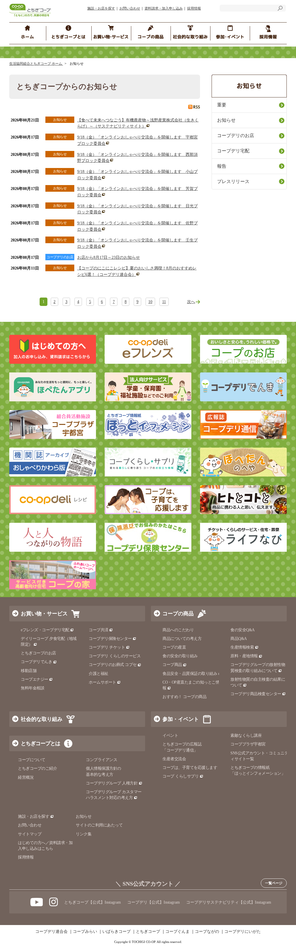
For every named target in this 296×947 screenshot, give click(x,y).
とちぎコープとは (40, 743)
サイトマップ (29, 834)
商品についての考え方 (181, 638)
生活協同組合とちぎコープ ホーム (36, 64)
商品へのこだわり (178, 630)
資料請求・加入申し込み (164, 8)
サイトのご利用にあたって (99, 825)
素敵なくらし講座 (246, 735)
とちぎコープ (148, 932)
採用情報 (194, 8)
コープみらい (85, 932)
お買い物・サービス (44, 613)
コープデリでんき (36, 662)
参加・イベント (180, 719)
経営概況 (26, 777)
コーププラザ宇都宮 (248, 744)
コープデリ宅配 (233, 150)
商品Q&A (238, 638)
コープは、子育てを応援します (189, 767)
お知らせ (226, 120)
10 (150, 302)
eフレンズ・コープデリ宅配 (45, 630)
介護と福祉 (98, 673)
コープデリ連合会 (51, 932)
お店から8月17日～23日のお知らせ (108, 257)
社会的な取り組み (41, 719)
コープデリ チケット (107, 647)
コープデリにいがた (242, 932)
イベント (170, 735)
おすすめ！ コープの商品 (184, 697)
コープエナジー (34, 679)
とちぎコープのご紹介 (37, 768)
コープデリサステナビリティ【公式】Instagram (228, 902)
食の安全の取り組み (180, 656)
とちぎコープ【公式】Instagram (92, 902)
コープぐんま (177, 932)
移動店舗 (28, 671)
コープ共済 (98, 630)
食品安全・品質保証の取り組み (189, 673)
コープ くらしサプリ (180, 776)
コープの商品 (178, 613)
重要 (221, 104)
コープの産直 (174, 647)
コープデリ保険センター (110, 638)
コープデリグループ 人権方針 (112, 783)
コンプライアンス (101, 760)
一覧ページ (273, 883)
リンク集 (83, 834)
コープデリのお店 (235, 135)
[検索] (280, 9)
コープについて (31, 760)
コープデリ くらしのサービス (114, 656)
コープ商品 (172, 664)
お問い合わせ (129, 8)
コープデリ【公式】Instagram (153, 902)
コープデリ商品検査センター (255, 694)
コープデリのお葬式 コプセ (113, 664)
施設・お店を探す (101, 8)
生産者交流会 (174, 759)
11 (164, 302)
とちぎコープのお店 (38, 653)
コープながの (207, 932)
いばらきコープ (116, 932)
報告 (221, 166)
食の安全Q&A (242, 630)
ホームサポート (102, 682)
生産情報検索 (242, 647)
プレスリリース (233, 181)
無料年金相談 (32, 688)
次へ (191, 302)
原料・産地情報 (244, 656)
